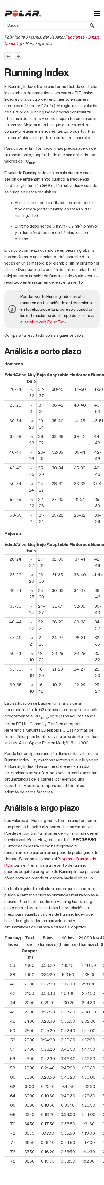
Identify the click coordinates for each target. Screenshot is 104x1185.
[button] (92, 25)
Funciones (74, 37)
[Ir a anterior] (8, 56)
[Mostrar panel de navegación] (96, 13)
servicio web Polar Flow (45, 322)
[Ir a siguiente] (18, 56)
